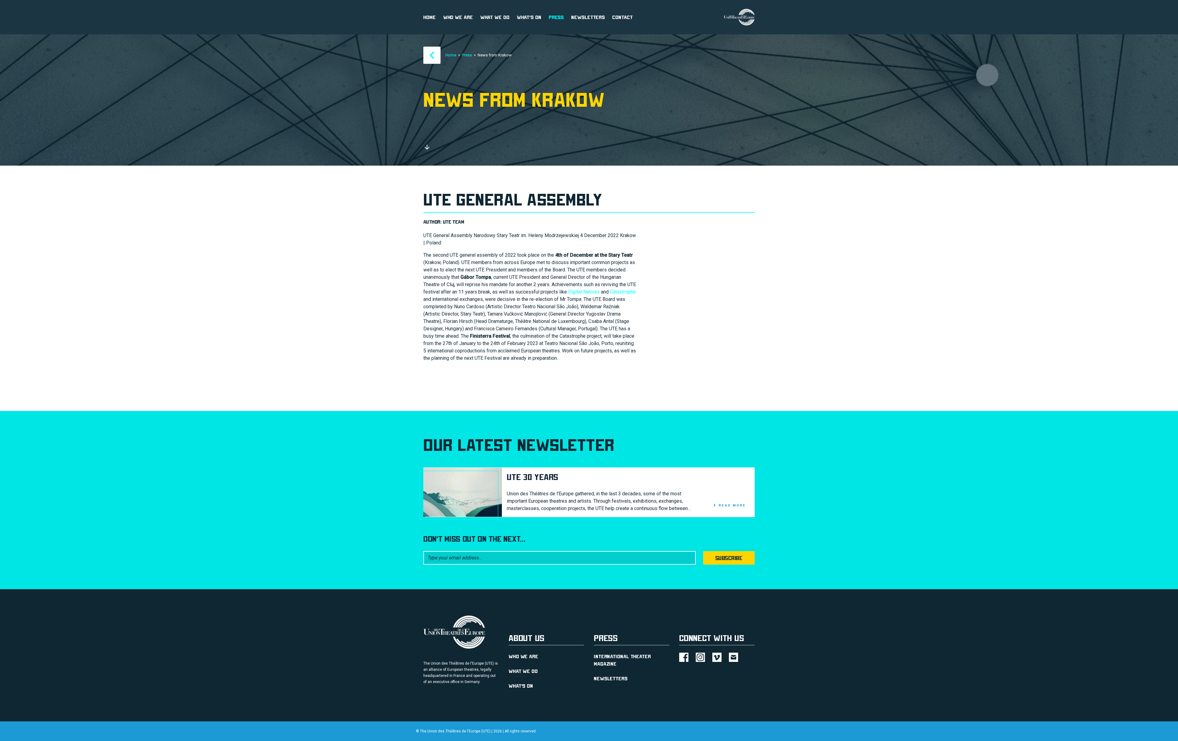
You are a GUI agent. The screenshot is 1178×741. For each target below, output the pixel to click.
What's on (529, 17)
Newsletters (588, 17)
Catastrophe (623, 292)
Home (429, 17)
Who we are (458, 17)
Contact (622, 17)
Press (556, 17)
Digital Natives (584, 292)
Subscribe (729, 558)
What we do (495, 17)
